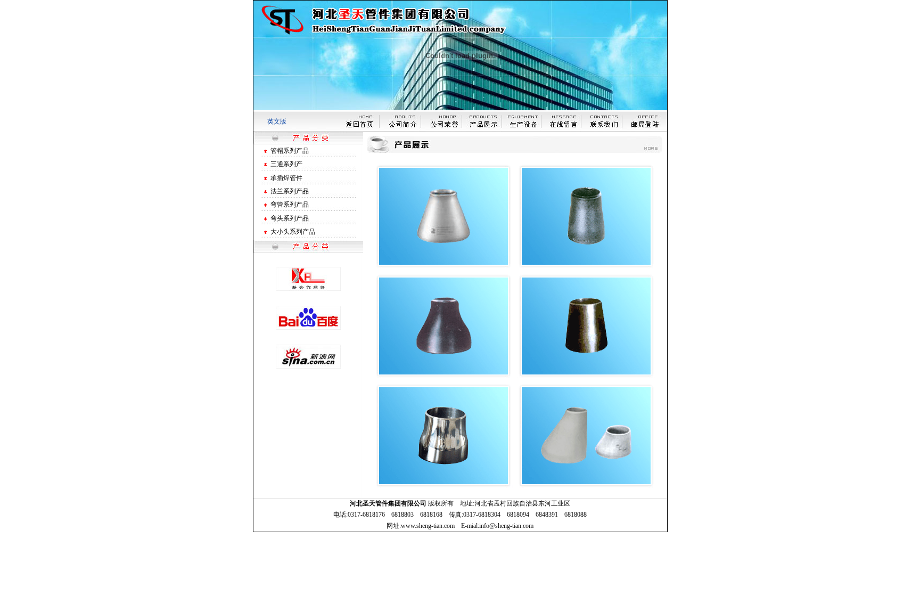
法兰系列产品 (289, 191)
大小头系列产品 (292, 231)
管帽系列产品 (289, 150)
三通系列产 (286, 164)
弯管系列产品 (289, 204)
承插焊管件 (286, 178)
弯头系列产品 (289, 218)
